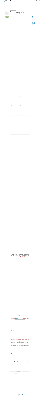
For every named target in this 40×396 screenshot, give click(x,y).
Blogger (22, 394)
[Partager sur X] (18, 371)
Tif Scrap (32, 24)
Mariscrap (13, 316)
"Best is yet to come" (19, 316)
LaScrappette (33, 15)
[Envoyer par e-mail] (17, 371)
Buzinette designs (33, 23)
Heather (32, 16)
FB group (17, 345)
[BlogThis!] (18, 371)
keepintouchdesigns (33, 22)
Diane (32, 17)
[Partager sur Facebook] (19, 371)
